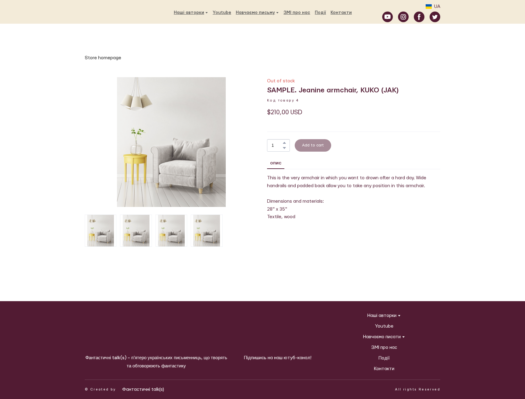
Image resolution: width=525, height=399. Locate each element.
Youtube (222, 13)
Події (320, 13)
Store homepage (103, 58)
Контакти (341, 13)
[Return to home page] (92, 12)
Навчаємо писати (382, 337)
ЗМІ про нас (296, 13)
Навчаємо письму (255, 13)
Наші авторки (381, 315)
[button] (387, 17)
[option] (433, 6)
